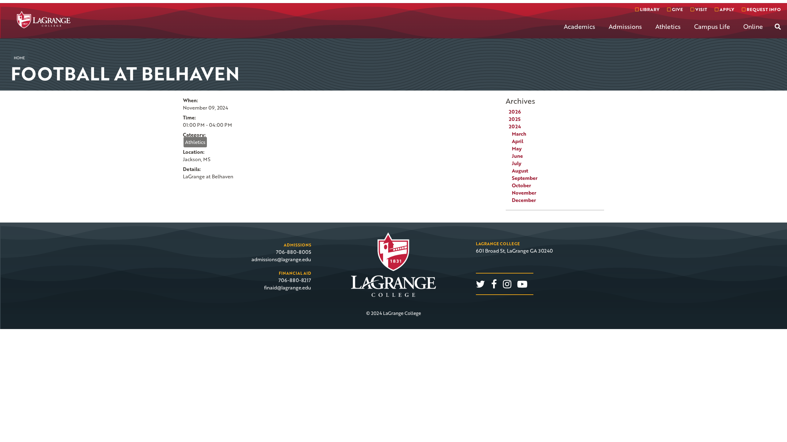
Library (649, 9)
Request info (763, 9)
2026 (515, 111)
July (516, 163)
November (524, 192)
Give (677, 9)
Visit (700, 9)
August (520, 170)
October (521, 185)
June (517, 156)
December (524, 200)
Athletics (668, 26)
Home (19, 57)
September (524, 178)
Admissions (625, 26)
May (517, 148)
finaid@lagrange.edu (287, 287)
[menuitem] (579, 31)
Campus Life (712, 26)
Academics (579, 26)
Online (753, 26)
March (519, 134)
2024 (515, 126)
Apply (726, 9)
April (517, 141)
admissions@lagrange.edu (281, 259)
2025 (514, 119)
